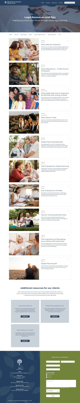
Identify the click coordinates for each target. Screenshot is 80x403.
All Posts (10, 34)
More (59, 34)
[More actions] (68, 40)
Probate (30, 34)
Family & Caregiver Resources (40, 34)
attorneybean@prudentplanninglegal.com (19, 373)
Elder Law (16, 34)
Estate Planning (23, 34)
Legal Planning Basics (52, 34)
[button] (48, 2)
